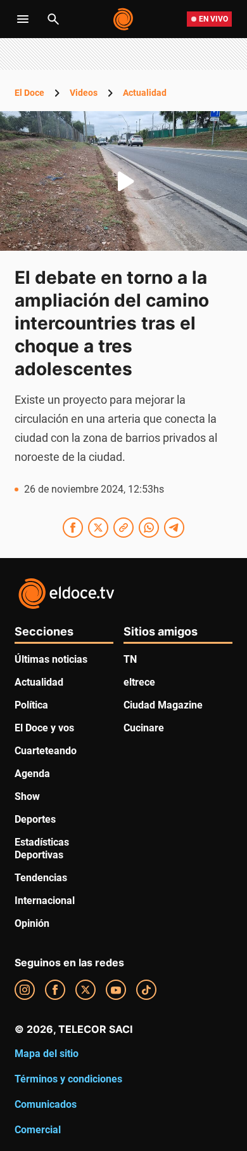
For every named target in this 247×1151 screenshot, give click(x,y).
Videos (84, 93)
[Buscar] (53, 19)
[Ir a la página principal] (123, 19)
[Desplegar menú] (23, 19)
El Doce (29, 93)
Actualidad (145, 93)
